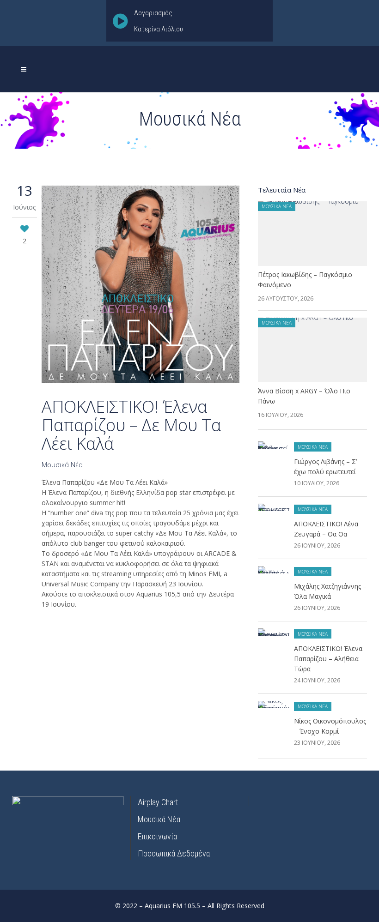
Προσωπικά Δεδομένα (174, 853)
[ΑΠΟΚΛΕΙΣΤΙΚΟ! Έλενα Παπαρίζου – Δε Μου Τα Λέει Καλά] (140, 286)
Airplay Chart (158, 802)
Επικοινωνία (157, 836)
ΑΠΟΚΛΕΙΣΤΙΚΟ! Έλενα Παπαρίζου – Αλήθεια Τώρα (328, 658)
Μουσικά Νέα (62, 464)
